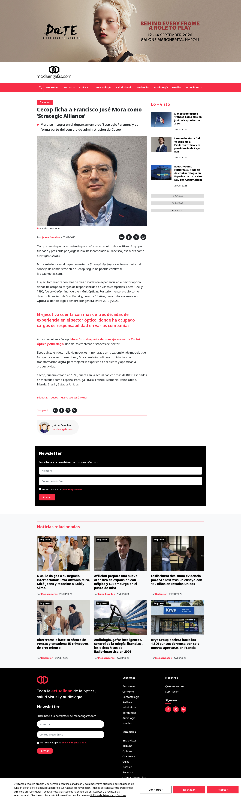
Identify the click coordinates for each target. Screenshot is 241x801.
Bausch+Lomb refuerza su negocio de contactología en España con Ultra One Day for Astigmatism (188, 173)
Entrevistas (129, 740)
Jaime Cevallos (51, 237)
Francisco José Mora (74, 397)
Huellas (177, 87)
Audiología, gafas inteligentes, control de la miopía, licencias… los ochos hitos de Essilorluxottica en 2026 (118, 646)
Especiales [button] (193, 87)
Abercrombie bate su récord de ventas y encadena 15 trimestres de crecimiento (63, 644)
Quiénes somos (174, 686)
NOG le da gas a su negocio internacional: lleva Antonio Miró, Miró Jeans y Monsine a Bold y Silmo (63, 582)
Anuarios (127, 772)
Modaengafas (49, 594)
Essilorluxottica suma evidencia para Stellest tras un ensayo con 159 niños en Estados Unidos (176, 580)
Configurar (155, 789)
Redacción (161, 594)
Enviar (47, 497)
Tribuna (127, 745)
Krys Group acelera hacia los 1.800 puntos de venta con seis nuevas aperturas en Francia (175, 644)
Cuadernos (128, 756)
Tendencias (142, 87)
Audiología (161, 87)
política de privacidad (72, 489)
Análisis (84, 87)
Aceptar (223, 789)
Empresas (52, 87)
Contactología (102, 87)
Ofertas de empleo (134, 777)
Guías (125, 761)
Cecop (55, 397)
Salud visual (123, 87)
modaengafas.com (63, 429)
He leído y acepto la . (62, 489)
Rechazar (189, 789)
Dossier (127, 767)
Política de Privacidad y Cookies (108, 795)
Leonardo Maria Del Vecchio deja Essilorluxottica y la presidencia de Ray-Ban (187, 144)
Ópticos (127, 751)
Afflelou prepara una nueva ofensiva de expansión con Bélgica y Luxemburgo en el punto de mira (115, 582)
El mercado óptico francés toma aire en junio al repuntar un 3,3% (188, 118)
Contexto (68, 87)
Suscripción (172, 691)
